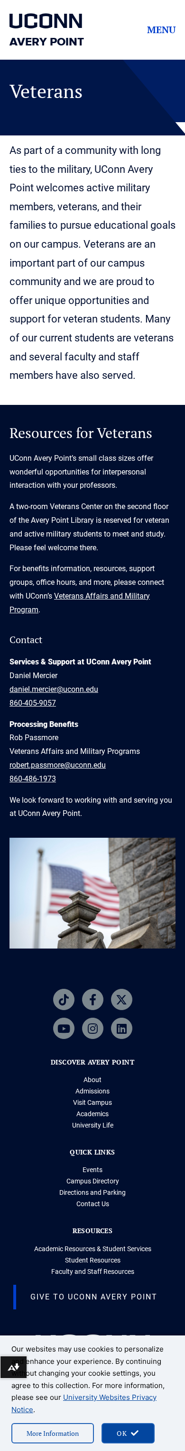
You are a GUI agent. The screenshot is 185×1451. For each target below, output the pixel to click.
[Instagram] (92, 1028)
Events (92, 1169)
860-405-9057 (32, 703)
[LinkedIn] (121, 1028)
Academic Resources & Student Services (92, 1249)
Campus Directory (92, 1181)
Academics (92, 1114)
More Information (53, 1433)
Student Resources (92, 1260)
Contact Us (92, 1204)
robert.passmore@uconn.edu (57, 765)
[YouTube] (63, 1028)
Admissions (92, 1091)
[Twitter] (121, 999)
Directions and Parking (92, 1192)
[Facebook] (92, 999)
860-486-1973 (32, 778)
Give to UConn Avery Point (93, 1296)
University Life (92, 1125)
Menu (161, 30)
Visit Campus (92, 1102)
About (92, 1080)
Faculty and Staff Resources (92, 1271)
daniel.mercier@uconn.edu (53, 689)
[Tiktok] (63, 999)
